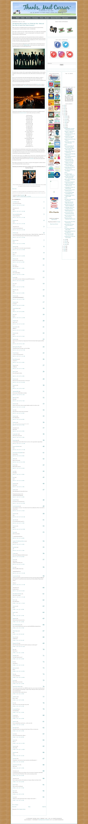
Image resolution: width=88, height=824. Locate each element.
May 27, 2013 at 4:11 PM (18, 486)
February (66, 242)
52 (43, 526)
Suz (13, 702)
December (66, 116)
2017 (65, 108)
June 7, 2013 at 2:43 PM (18, 800)
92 (43, 791)
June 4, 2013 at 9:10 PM (18, 700)
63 (43, 606)
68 (43, 637)
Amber (14, 458)
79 (43, 709)
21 (43, 327)
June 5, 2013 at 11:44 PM (18, 749)
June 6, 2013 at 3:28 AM (18, 755)
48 (43, 500)
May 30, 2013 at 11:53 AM (19, 584)
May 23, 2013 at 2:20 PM (18, 280)
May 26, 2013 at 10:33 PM (19, 462)
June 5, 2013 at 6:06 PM (18, 737)
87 (43, 758)
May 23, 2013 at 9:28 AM (18, 205)
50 (43, 514)
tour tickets (31, 158)
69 (43, 643)
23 (43, 339)
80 (43, 715)
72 (43, 662)
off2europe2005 (15, 391)
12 (43, 271)
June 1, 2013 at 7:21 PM (18, 615)
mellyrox (14, 489)
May (65, 127)
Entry (13, 188)
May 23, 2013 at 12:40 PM (19, 255)
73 (43, 668)
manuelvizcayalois (16, 764)
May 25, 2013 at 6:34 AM (18, 388)
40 (43, 446)
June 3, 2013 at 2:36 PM (18, 658)
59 (43, 576)
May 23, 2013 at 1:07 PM (18, 262)
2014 (65, 113)
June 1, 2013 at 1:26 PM (18, 609)
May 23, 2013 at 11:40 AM (19, 211)
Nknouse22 (15, 397)
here (40, 192)
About (22, 18)
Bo (13, 661)
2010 (65, 249)
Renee (14, 790)
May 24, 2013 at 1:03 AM (18, 324)
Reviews (28, 18)
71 (43, 656)
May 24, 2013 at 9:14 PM (18, 376)
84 (43, 740)
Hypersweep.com (54, 219)
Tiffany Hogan (15, 630)
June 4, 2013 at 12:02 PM (18, 671)
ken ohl (14, 277)
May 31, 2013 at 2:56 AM (18, 590)
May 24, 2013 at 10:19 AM (19, 350)
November (66, 117)
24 (43, 347)
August (66, 122)
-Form (15, 188)
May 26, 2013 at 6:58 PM (18, 455)
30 (43, 385)
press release (39, 84)
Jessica (14, 559)
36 (43, 422)
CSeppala (14, 320)
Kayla (14, 265)
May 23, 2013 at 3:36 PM (18, 293)
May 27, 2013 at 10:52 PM (19, 503)
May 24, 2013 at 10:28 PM (19, 382)
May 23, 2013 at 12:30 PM (19, 243)
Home (17, 18)
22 (43, 333)
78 (43, 703)
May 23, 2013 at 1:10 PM (18, 268)
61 (43, 594)
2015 (65, 111)
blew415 (14, 784)
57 (43, 559)
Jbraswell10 (15, 727)
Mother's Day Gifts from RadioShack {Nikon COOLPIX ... (69, 219)
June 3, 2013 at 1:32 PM (18, 652)
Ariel (14, 410)
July (65, 124)
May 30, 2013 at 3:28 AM (18, 564)
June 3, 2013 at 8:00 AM (18, 634)
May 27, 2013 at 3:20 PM (18, 480)
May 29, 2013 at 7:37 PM (18, 550)
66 (43, 625)
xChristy (14, 553)
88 (43, 765)
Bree (13, 649)
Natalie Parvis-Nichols (17, 686)
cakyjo (14, 740)
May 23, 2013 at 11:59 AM (19, 229)
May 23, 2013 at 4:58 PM (18, 305)
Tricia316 (14, 637)
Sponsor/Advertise (56, 18)
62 (43, 600)
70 (43, 649)
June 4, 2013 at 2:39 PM (18, 693)
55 (43, 547)
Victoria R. (15, 758)
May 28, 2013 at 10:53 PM (19, 529)
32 (43, 397)
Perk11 (14, 600)
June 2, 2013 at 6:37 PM (18, 627)
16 (43, 296)
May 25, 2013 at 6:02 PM (18, 419)
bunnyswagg (15, 440)
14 (43, 283)
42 (43, 459)
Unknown (14, 220)
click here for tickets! (22, 112)
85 (43, 746)
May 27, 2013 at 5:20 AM (18, 468)
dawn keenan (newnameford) (18, 452)
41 (43, 452)
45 (43, 477)
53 (43, 532)
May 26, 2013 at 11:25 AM (19, 443)
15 (43, 290)
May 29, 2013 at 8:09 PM (18, 556)
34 (43, 410)
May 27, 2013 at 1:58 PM (18, 474)
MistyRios (14, 289)
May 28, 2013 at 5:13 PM (18, 523)
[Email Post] (25, 195)
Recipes (47, 18)
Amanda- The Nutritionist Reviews (19, 541)
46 (43, 483)
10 (43, 259)
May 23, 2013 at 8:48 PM (18, 311)
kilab (14, 477)
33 (43, 404)
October (66, 119)
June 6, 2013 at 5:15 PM (18, 768)
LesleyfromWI (15, 709)
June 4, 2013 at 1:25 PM (18, 683)
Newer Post (14, 806)
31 (43, 391)
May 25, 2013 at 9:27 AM (18, 400)
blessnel (14, 465)
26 (43, 359)
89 (43, 771)
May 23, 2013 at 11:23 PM (19, 317)
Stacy (14, 283)
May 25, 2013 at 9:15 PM (18, 437)
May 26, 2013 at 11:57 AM (19, 449)
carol (14, 471)
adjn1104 (14, 519)
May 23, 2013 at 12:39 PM (19, 249)
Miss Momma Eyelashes (17, 593)
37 (43, 428)
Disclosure (65, 18)
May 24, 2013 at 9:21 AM (18, 343)
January (66, 244)
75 (43, 680)
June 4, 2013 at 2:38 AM (18, 665)
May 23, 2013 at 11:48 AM (19, 223)
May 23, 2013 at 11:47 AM (19, 217)
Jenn (13, 567)
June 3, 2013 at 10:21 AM (19, 646)
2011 (65, 247)
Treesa (14, 532)
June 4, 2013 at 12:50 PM (18, 677)
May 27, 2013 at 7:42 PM (18, 497)
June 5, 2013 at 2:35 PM (18, 718)
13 (43, 277)
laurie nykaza (15, 326)
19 (43, 314)
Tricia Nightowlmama (16, 624)
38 (43, 434)
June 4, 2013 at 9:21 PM (18, 706)
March (66, 241)
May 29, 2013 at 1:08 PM (18, 538)
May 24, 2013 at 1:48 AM (18, 330)
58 (43, 567)
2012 (65, 246)
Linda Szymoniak (16, 506)
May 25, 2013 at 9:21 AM (18, 394)
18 (43, 308)
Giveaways (35, 18)
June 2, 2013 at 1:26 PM (18, 621)
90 (43, 778)
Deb (13, 674)
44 (43, 471)
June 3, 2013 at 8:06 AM (18, 640)
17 (43, 302)
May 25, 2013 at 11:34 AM (19, 407)
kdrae (14, 314)
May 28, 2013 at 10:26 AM (19, 516)
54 (43, 541)
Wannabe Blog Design (43, 819)
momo (14, 271)
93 (43, 797)
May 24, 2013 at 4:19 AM (18, 336)
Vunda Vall (15, 352)
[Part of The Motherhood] (54, 188)
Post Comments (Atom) (21, 809)
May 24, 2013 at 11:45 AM (19, 356)
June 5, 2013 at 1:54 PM (18, 712)
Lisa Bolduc (15, 201)
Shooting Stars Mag (16, 346)
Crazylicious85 (15, 576)
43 (43, 465)
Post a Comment (15, 804)
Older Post (44, 806)
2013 (65, 114)
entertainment (23, 196)
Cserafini (14, 715)
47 (43, 490)
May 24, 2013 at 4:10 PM (18, 362)
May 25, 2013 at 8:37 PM (18, 425)
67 (43, 631)
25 (43, 353)
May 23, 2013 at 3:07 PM (18, 286)
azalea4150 (15, 499)
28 (43, 371)
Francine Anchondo (16, 446)
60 (43, 587)
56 (43, 553)
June (65, 125)
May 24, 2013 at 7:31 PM (18, 368)
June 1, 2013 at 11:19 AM (19, 603)
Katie (14, 252)
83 (43, 734)
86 (43, 752)
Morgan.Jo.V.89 (15, 643)
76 (43, 686)
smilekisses (15, 696)
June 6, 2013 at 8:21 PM (18, 794)
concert (18, 196)
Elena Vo (14, 371)
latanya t (14, 612)
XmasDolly (15, 655)
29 (43, 379)
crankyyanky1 (15, 434)
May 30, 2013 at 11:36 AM (19, 573)
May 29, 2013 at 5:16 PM (18, 544)
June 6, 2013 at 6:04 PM (18, 781)
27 (43, 365)
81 (43, 721)
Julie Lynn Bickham (16, 214)
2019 (65, 105)
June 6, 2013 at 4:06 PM (18, 761)
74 (43, 674)
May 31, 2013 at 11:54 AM (19, 597)
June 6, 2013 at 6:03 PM (18, 775)
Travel (41, 18)
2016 (65, 110)
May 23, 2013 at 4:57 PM (18, 299)
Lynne (14, 680)
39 (43, 440)
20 (43, 321)
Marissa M (14, 240)
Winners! (65, 144)
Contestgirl (58, 221)
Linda (14, 733)
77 (43, 697)
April (65, 239)
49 (43, 506)
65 (43, 618)
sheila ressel (15, 668)
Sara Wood (15, 547)
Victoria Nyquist (16, 308)
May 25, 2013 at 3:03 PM (18, 413)
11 (43, 265)
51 (43, 520)
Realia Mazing (15, 359)
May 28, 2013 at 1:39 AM (18, 510)
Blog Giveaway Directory (54, 224)
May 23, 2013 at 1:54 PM (18, 274)
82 (43, 728)
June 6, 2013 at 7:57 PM (18, 787)
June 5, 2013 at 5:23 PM (18, 724)
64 (43, 612)
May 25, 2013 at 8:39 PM (18, 431)
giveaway (29, 196)
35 (43, 416)
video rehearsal (26, 85)
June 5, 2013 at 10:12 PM (18, 743)
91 (43, 785)
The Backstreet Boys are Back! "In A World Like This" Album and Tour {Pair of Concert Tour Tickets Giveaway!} (28, 24)
